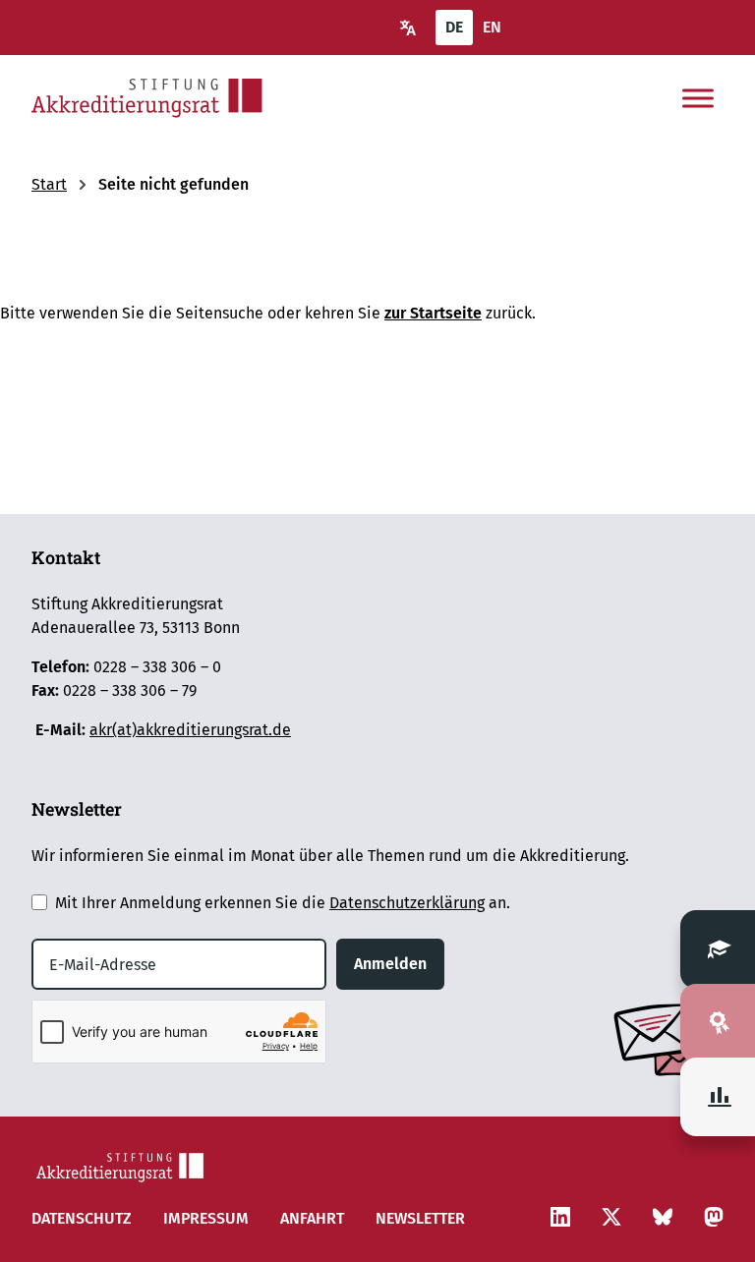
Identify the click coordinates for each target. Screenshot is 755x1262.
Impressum (206, 1218)
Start (49, 184)
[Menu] (698, 98)
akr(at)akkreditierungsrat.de (190, 729)
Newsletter (420, 1218)
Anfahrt (312, 1218)
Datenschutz (81, 1218)
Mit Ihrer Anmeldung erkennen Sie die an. (282, 902)
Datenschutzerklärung (407, 902)
